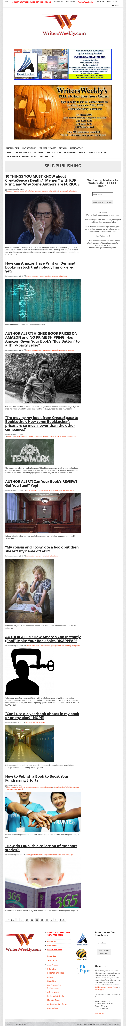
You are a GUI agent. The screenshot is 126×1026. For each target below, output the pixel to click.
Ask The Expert (54, 152)
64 (56, 920)
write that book (18, 789)
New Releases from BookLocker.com (25, 152)
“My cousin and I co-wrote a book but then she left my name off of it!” (42, 549)
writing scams (76, 646)
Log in (79, 1024)
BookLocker (16, 436)
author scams (35, 556)
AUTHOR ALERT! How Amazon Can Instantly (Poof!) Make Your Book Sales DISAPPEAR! (43, 638)
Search (116, 5)
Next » (62, 920)
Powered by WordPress (91, 1024)
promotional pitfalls (47, 490)
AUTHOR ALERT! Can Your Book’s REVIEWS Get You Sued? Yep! (41, 483)
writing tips (69, 855)
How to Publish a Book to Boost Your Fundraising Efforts (37, 778)
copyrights (34, 490)
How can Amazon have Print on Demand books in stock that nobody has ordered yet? (40, 267)
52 (32, 920)
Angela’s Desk (12, 148)
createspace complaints (41, 191)
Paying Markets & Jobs (75, 152)
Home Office (76, 148)
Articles (63, 148)
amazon (9, 191)
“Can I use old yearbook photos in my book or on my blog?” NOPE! (42, 715)
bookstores (35, 276)
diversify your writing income (26, 787)
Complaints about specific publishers (23, 191)
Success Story (47, 156)
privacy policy (99, 1013)
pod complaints (53, 191)
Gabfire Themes (114, 1024)
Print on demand (63, 191)
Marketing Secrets (98, 152)
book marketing (36, 350)
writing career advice (69, 490)
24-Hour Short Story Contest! (22, 156)
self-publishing (73, 191)
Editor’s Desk (29, 148)
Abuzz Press (112, 987)
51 (27, 920)
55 (47, 920)
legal (39, 490)
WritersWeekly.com (19, 1024)
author (28, 490)
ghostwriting (39, 787)
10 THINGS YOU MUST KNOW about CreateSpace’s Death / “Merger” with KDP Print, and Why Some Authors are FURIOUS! (42, 180)
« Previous (10, 920)
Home (7, 2)
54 (42, 920)
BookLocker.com (101, 987)
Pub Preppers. (100, 989)
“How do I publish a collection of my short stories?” (41, 847)
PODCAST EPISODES (47, 148)
